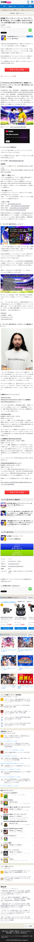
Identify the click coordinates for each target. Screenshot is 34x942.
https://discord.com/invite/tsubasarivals (16, 210)
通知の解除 (9, 932)
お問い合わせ (5, 931)
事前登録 (12, 13)
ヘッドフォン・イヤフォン (8, 601)
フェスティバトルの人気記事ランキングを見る (11, 776)
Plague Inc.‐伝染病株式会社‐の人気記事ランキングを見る (13, 763)
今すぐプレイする (17, 69)
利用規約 (11, 931)
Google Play (17, 553)
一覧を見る (30, 597)
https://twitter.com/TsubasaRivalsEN (19, 208)
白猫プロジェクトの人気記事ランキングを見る (11, 769)
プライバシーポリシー (25, 931)
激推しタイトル (20, 13)
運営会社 (17, 931)
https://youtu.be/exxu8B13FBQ (18, 127)
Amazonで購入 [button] (7, 628)
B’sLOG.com (24, 932)
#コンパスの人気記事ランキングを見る (9, 741)
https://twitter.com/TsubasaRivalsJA (20, 206)
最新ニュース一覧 (25, 10)
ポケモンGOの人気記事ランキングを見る (10, 785)
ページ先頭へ (29, 926)
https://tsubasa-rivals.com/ (16, 161)
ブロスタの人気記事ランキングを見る (9, 755)
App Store (17, 547)
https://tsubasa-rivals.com (14, 204)
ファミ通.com (16, 932)
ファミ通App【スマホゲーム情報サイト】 (10, 10)
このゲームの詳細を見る (14, 539)
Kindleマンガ (21, 601)
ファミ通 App (6, 2)
